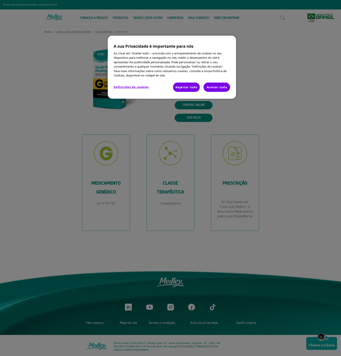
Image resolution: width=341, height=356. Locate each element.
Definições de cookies (131, 87)
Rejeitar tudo (186, 87)
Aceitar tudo (217, 87)
